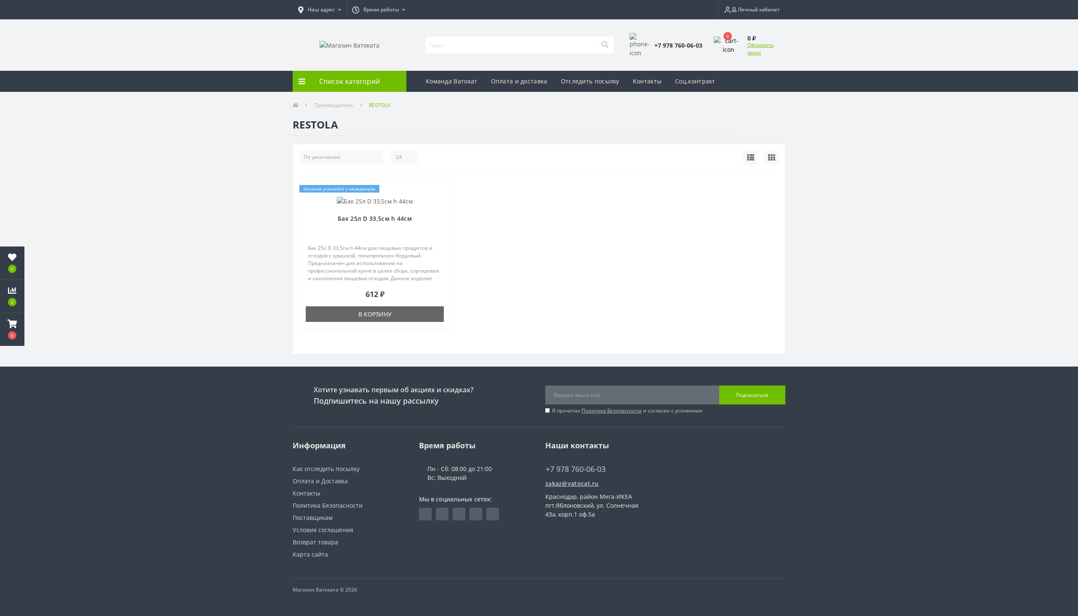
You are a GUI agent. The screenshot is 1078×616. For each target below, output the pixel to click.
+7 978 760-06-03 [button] (576, 469)
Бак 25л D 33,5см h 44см (375, 218)
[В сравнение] (439, 202)
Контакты (647, 81)
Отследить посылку (590, 81)
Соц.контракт (695, 81)
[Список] (750, 157)
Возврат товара (315, 542)
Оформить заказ (760, 48)
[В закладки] (439, 189)
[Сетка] (771, 157)
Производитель (333, 105)
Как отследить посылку (326, 469)
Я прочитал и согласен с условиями (627, 410)
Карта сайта (310, 554)
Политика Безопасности (612, 410)
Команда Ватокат (452, 81)
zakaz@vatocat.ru (572, 483)
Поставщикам (313, 518)
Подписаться (752, 395)
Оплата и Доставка (320, 481)
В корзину (375, 314)
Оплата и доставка (519, 81)
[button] (320, 9)
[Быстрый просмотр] (439, 215)
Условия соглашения (323, 530)
